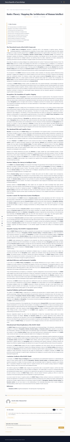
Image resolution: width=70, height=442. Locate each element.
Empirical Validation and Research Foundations (16, 38)
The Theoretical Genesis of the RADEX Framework (17, 26)
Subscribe (61, 427)
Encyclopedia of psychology (15, 2)
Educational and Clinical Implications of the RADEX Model (18, 39)
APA (54, 409)
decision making (31, 395)
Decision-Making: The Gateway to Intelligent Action (17, 31)
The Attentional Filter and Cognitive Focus (15, 30)
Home (8, 9)
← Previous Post (8, 431)
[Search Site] (61, 2)
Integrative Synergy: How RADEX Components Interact (18, 35)
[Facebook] (2, 216)
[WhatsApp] (2, 221)
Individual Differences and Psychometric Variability (17, 36)
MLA (57, 409)
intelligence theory (44, 395)
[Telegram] (2, 223)
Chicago (61, 409)
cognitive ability (16, 395)
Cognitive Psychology (23, 395)
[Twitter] (2, 219)
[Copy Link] (2, 225)
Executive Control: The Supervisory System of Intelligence (18, 33)
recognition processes (58, 395)
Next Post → (62, 431)
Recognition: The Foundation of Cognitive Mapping (17, 28)
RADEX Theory (51, 395)
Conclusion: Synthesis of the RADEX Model (16, 41)
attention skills (10, 395)
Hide (61, 24)
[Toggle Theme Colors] (64, 2)
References (10, 43)
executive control (37, 395)
